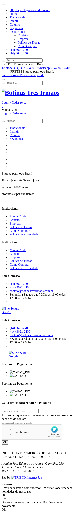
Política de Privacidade (24, 234)
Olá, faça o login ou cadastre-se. (30, 10)
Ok (5, 442)
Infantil (14, 21)
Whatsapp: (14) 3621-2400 (54, 68)
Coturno (15, 24)
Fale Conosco (11, 75)
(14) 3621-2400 (19, 49)
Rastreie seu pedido (32, 75)
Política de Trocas (29, 42)
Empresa (23, 39)
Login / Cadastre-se (14, 102)
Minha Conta (18, 216)
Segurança (16, 28)
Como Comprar (27, 46)
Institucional (17, 31)
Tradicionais (17, 17)
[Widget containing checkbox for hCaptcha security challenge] (32, 432)
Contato (23, 35)
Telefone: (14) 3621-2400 (18, 68)
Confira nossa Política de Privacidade (17, 423)
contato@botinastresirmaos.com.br (31, 291)
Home (13, 13)
